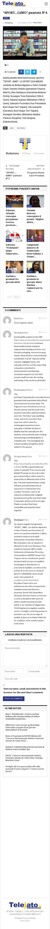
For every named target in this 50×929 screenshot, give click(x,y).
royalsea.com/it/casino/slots (26, 580)
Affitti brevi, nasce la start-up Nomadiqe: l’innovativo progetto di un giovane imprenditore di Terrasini (22, 727)
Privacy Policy (25, 921)
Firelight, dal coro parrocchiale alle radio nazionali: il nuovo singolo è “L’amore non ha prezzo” (24, 768)
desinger (19, 520)
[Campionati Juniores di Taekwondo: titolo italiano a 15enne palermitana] (35, 235)
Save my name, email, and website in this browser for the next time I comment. (25, 691)
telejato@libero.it (33, 914)
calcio (11, 128)
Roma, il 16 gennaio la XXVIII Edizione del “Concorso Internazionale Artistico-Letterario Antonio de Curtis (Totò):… (24, 738)
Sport (6, 18)
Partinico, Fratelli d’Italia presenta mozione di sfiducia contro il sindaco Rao (24, 748)
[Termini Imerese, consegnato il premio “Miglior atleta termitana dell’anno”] (35, 201)
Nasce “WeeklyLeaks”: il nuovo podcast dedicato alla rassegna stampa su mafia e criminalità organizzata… (22, 716)
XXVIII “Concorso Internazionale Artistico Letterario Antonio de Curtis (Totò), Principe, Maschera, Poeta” (24, 758)
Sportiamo (21, 128)
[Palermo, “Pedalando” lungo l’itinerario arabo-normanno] (14, 235)
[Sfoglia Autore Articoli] (25, 143)
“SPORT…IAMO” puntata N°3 (14, 175)
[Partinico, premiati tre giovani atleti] (14, 267)
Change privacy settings (25, 918)
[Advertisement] (25, 807)
